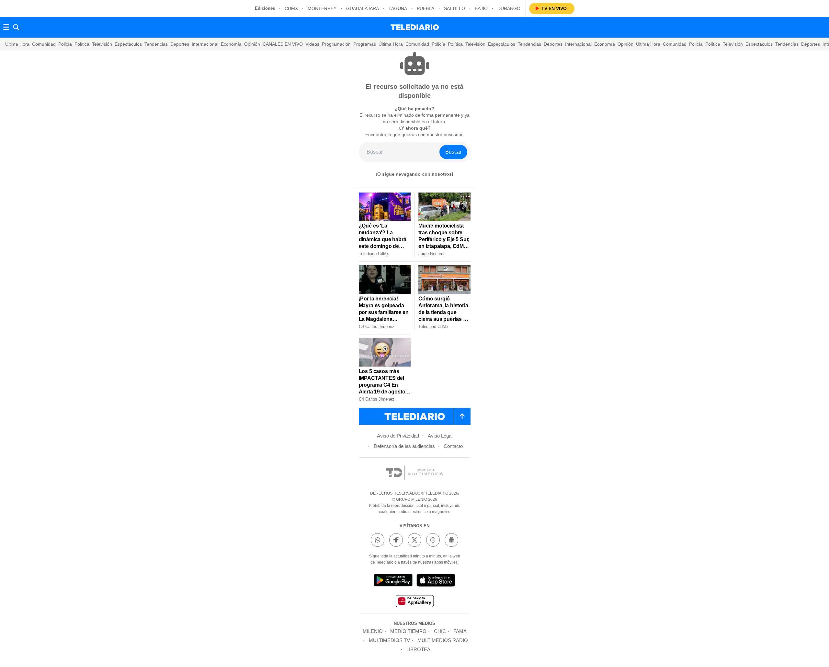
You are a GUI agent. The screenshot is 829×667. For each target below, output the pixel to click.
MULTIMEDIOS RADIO (442, 640)
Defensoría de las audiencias (404, 446)
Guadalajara (362, 8)
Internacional (205, 44)
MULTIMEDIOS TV (389, 640)
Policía (65, 44)
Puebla (425, 8)
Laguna (398, 8)
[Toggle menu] (6, 27)
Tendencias (156, 44)
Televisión (102, 44)
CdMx (291, 8)
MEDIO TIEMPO (408, 631)
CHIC (440, 631)
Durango (508, 8)
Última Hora (17, 44)
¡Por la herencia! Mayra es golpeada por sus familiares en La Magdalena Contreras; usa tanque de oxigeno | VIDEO (384, 319)
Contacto (453, 446)
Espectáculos (128, 44)
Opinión (252, 44)
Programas (364, 44)
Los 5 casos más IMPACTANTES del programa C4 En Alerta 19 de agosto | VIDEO (383, 385)
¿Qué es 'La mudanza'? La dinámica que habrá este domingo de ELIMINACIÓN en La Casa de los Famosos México (383, 246)
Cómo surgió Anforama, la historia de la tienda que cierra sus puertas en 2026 (443, 312)
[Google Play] (393, 581)
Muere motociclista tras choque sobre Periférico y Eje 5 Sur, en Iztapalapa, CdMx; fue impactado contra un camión (444, 243)
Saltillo (454, 8)
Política (81, 44)
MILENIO (373, 631)
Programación (336, 44)
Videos (312, 44)
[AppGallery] (414, 602)
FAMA (460, 631)
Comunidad (44, 44)
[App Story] (435, 581)
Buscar (453, 152)
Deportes (179, 44)
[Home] (415, 27)
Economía (231, 44)
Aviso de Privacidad (398, 436)
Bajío (481, 8)
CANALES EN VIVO (283, 44)
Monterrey (322, 8)
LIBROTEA (418, 649)
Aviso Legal (440, 436)
